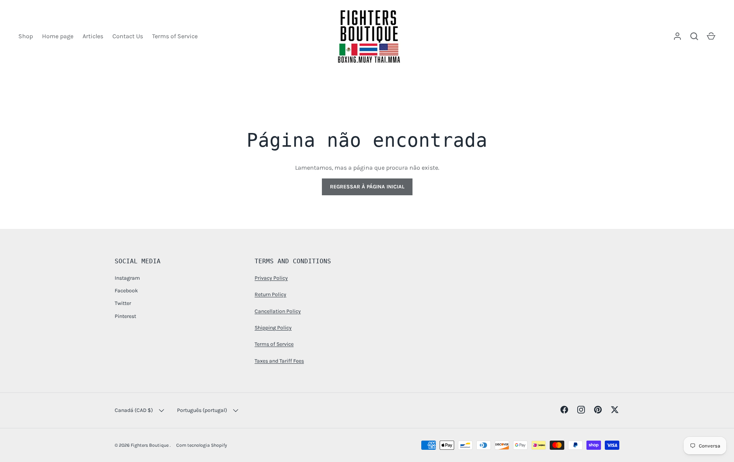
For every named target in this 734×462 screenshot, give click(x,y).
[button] (711, 36)
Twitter (123, 303)
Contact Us (127, 36)
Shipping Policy (273, 327)
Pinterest (125, 316)
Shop (25, 36)
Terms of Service (175, 36)
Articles (93, 36)
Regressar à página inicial (367, 186)
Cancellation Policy (278, 311)
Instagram (127, 278)
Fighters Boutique (150, 445)
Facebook (126, 290)
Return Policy (270, 294)
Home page (57, 36)
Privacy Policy (271, 278)
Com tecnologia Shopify (201, 445)
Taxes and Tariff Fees (279, 361)
